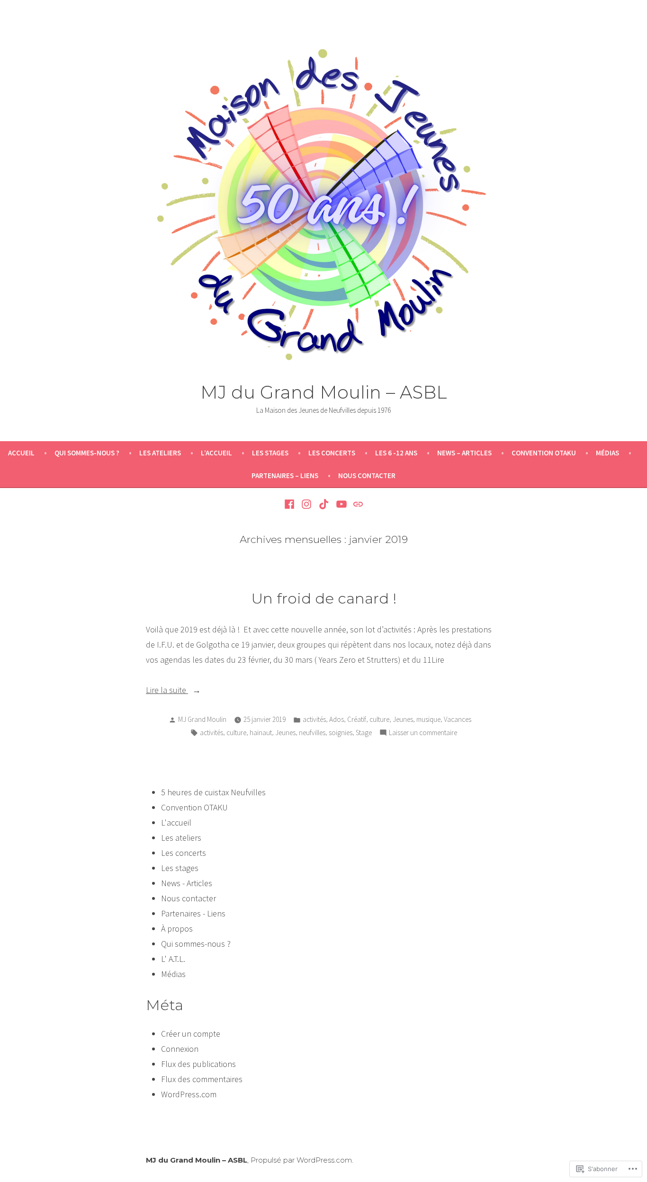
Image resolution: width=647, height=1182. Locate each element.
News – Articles (464, 452)
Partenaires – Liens (285, 475)
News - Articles (186, 883)
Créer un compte (190, 1033)
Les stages (270, 452)
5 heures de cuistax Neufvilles (213, 792)
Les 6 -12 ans (396, 452)
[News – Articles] (357, 503)
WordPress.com (188, 1094)
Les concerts (331, 452)
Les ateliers (160, 452)
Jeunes (403, 719)
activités (314, 719)
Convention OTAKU (544, 452)
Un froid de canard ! (323, 598)
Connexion (179, 1048)
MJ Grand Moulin (202, 719)
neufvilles (312, 732)
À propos (177, 928)
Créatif (356, 719)
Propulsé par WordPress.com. (302, 1159)
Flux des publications (198, 1063)
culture (379, 719)
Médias (607, 452)
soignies (340, 732)
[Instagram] (306, 503)
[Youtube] (341, 503)
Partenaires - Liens (193, 913)
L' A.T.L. (173, 958)
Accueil (21, 452)
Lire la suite (167, 691)
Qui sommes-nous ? (86, 452)
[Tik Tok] (324, 503)
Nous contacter (366, 475)
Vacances (457, 719)
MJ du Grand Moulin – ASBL (323, 392)
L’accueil (216, 452)
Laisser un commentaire (423, 733)
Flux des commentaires (202, 1079)
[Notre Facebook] (290, 503)
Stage (364, 732)
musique (428, 719)
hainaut (261, 732)
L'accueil (176, 822)
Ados (336, 719)
